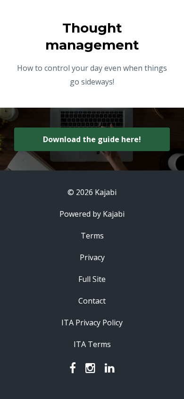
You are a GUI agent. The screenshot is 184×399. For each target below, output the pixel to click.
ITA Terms (92, 344)
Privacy (92, 257)
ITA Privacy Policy (92, 322)
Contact (92, 301)
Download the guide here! (92, 139)
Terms (92, 235)
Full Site (92, 279)
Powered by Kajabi (92, 214)
